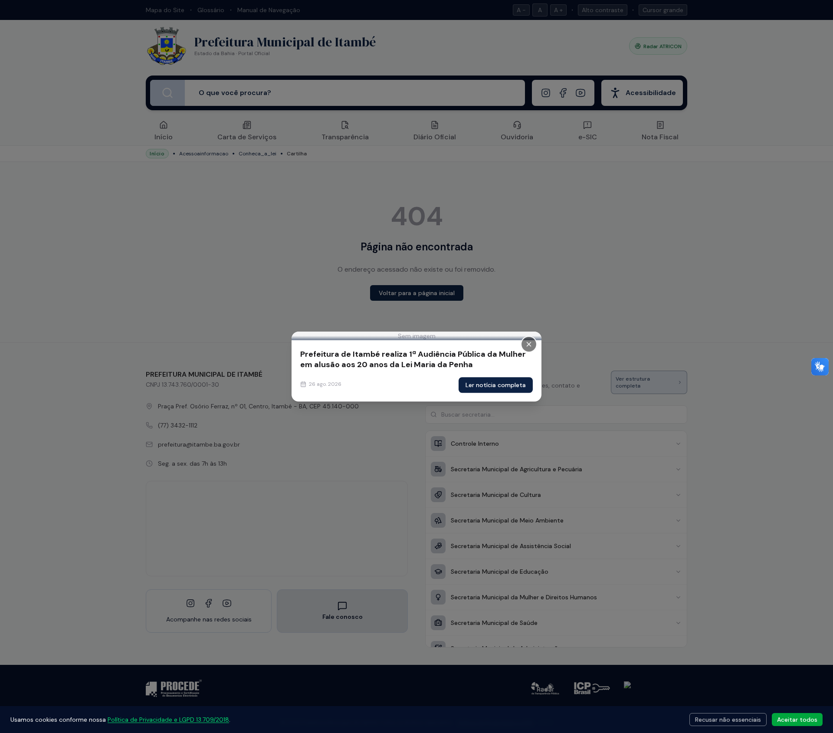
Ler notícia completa (496, 385)
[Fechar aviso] (528, 344)
